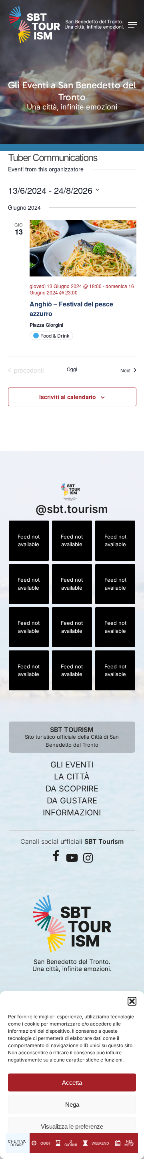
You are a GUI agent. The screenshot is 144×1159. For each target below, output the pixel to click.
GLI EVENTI (72, 764)
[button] (132, 1001)
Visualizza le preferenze (72, 1126)
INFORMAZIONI (72, 812)
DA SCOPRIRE (72, 788)
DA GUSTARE (72, 800)
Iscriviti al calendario (67, 397)
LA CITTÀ (72, 776)
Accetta (72, 1082)
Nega (72, 1104)
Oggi (72, 369)
